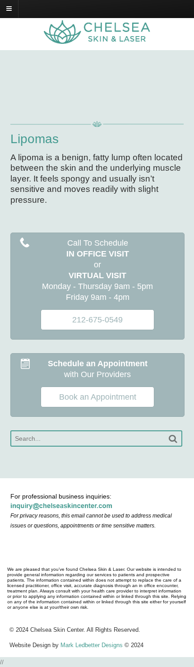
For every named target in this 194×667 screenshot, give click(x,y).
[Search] (173, 438)
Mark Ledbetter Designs (91, 645)
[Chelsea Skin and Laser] (97, 38)
